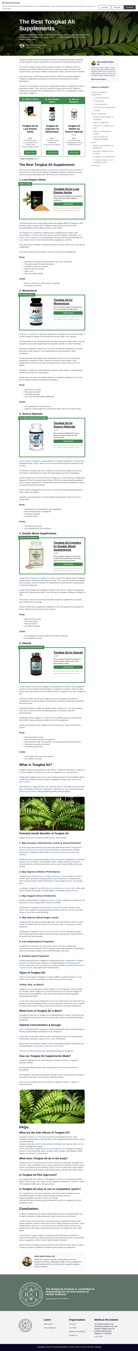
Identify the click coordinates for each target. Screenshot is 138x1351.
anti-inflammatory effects (48, 946)
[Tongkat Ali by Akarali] (36, 665)
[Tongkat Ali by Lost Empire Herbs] (30, 118)
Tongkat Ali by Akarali (68, 652)
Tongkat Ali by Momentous (63, 301)
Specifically (23, 1036)
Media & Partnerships (77, 1331)
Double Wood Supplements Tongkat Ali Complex (37, 578)
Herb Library (48, 1324)
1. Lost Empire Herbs (101, 98)
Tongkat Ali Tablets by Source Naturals (74, 129)
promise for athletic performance (49, 876)
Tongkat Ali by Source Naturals (64, 424)
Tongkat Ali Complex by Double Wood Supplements (67, 546)
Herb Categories (50, 1328)
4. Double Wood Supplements (104, 107)
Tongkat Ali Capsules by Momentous (52, 129)
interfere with (40, 1144)
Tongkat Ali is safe (34, 1137)
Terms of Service (87, 1347)
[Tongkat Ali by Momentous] (52, 120)
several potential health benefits (43, 838)
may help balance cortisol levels (51, 908)
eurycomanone (31, 791)
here (25, 1051)
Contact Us (73, 1335)
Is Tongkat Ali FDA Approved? (104, 157)
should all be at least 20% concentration (49, 1046)
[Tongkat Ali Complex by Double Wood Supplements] (36, 555)
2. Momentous (98, 101)
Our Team (72, 1328)
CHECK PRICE (30, 152)
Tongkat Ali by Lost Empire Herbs (30, 129)
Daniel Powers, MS (40, 45)
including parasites (73, 963)
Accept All (129, 7)
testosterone (62, 879)
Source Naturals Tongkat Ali (29, 461)
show (36, 159)
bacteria (22, 965)
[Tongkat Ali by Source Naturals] (74, 120)
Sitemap (98, 1347)
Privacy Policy (74, 1347)
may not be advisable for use (53, 1149)
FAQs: (93, 142)
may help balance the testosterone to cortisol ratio (56, 888)
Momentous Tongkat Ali (28, 334)
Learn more (50, 1299)
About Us (72, 1324)
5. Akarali (96, 111)
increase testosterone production (63, 852)
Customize (104, 7)
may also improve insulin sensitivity (52, 932)
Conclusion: (95, 165)
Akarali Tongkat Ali (26, 687)
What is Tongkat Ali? (98, 114)
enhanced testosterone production (32, 850)
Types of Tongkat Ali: (100, 123)
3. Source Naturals (100, 104)
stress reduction (56, 900)
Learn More (98, 1336)
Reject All (117, 7)
